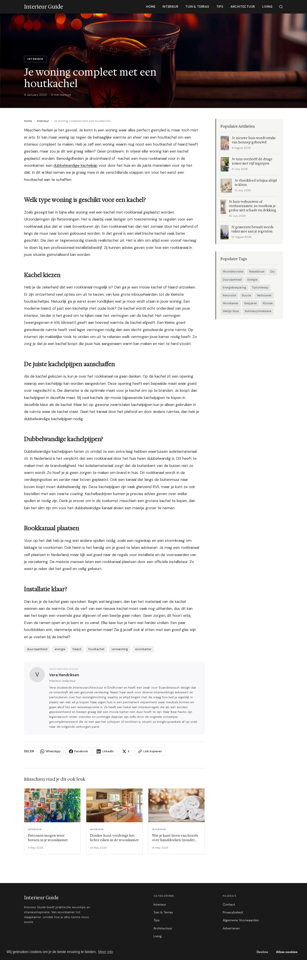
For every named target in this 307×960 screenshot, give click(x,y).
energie (60, 649)
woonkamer (143, 649)
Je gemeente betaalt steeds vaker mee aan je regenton (252, 229)
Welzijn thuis (231, 311)
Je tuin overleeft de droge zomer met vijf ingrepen (252, 161)
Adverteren (231, 928)
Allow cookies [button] (287, 952)
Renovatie (229, 295)
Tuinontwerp (260, 287)
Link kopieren (152, 751)
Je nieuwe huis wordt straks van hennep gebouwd (254, 140)
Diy (272, 271)
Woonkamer (230, 303)
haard (77, 649)
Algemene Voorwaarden (241, 920)
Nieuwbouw (257, 271)
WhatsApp (53, 751)
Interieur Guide (41, 898)
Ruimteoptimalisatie (258, 311)
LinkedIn (108, 751)
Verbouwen (264, 295)
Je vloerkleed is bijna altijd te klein (256, 182)
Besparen (250, 303)
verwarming (119, 649)
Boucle (246, 295)
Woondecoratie (233, 271)
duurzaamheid (37, 649)
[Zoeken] (281, 7)
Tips (219, 7)
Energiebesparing (234, 287)
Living (267, 7)
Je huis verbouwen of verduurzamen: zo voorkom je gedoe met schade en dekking (252, 206)
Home (150, 7)
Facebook (81, 751)
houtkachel (96, 649)
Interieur (170, 7)
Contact (229, 904)
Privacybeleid (233, 912)
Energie (252, 280)
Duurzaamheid (232, 280)
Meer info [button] (105, 952)
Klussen (268, 303)
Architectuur (243, 7)
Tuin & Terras (197, 7)
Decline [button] (262, 952)
